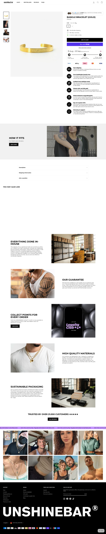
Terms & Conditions (47, 494)
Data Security (46, 492)
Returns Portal (6, 496)
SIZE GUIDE (14, 144)
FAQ (4, 490)
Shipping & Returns (7, 494)
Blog (24, 498)
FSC (25, 389)
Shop (18, 2)
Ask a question (23, 178)
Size (71, 22)
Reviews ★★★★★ (27, 492)
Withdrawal (6, 499)
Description (22, 167)
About (24, 490)
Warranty (5, 498)
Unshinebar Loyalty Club (29, 496)
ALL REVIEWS (53, 419)
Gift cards (25, 494)
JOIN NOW (15, 326)
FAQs (42, 2)
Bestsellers (27, 2)
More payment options (85, 47)
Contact (5, 492)
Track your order (7, 501)
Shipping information (25, 172)
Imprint (45, 490)
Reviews (36, 2)
